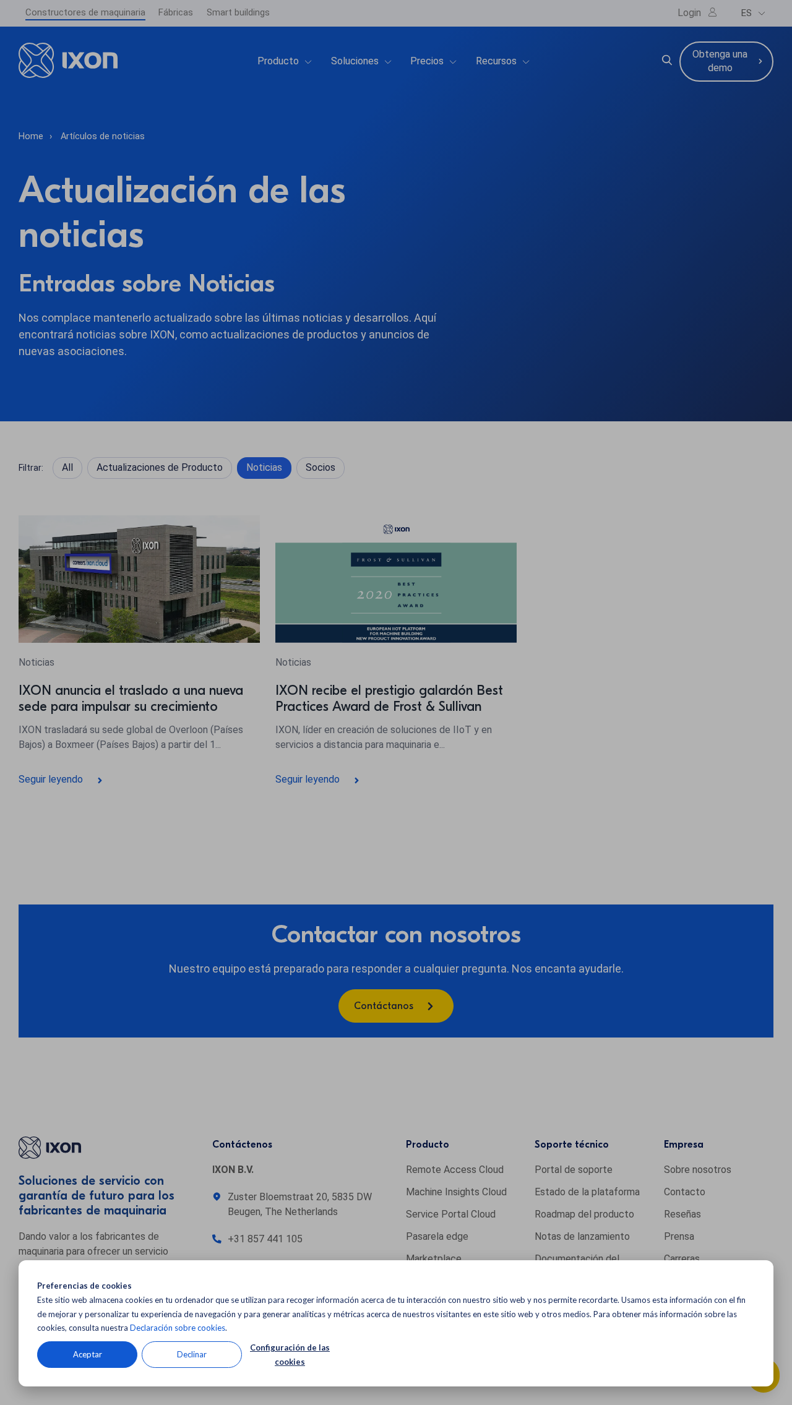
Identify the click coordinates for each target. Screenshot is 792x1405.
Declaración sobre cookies (177, 1328)
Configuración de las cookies (290, 1355)
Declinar (192, 1354)
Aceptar (87, 1354)
